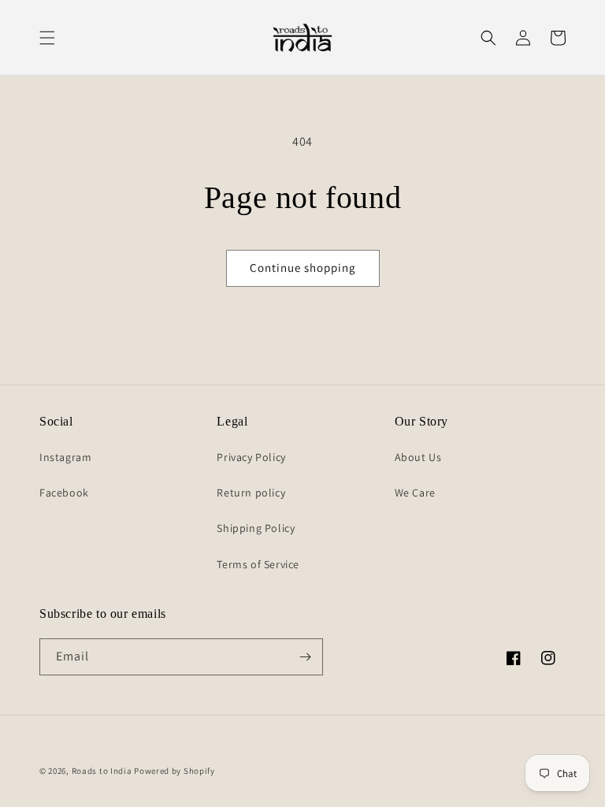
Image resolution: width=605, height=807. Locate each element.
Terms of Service (258, 564)
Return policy (251, 492)
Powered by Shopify (174, 770)
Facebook (64, 492)
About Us (418, 457)
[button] (47, 37)
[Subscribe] (305, 656)
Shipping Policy (256, 528)
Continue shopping (303, 267)
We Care (415, 492)
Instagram (65, 457)
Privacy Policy (251, 457)
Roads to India (102, 770)
